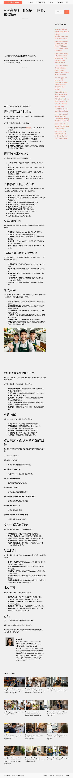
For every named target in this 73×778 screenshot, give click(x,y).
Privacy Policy (40, 2)
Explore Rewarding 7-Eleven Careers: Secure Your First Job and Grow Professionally (61, 58)
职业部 (28, 128)
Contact (51, 2)
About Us (60, 2)
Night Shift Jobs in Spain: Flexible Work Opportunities (62, 126)
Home (31, 2)
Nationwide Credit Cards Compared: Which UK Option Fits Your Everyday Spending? (61, 46)
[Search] (66, 12)
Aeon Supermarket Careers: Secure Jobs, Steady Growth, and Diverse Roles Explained (62, 70)
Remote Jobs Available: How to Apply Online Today (62, 109)
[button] (67, 2)
